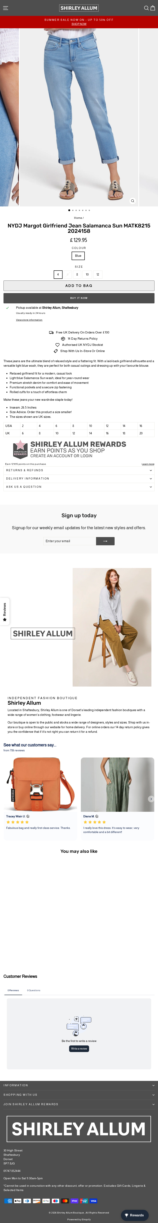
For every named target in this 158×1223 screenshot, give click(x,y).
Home (78, 217)
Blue (78, 255)
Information (15, 1085)
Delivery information (27, 478)
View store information (29, 319)
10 (87, 274)
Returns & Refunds (24, 470)
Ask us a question (24, 486)
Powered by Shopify (79, 1219)
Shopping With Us (20, 1094)
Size (79, 266)
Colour (79, 248)
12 (97, 274)
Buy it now (79, 298)
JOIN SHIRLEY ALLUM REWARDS (31, 1104)
